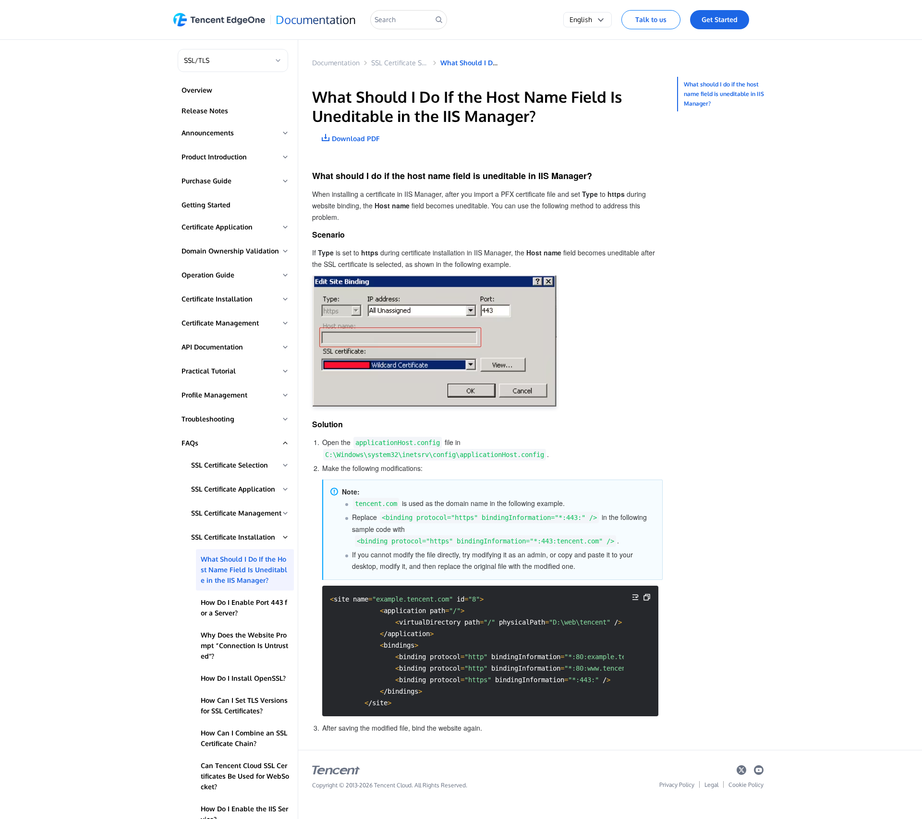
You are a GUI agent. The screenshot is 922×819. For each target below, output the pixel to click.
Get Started (720, 19)
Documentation (316, 19)
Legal (711, 784)
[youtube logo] (759, 772)
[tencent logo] (336, 772)
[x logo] (741, 772)
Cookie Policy (746, 784)
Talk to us (651, 19)
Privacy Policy (676, 784)
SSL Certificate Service (405, 63)
